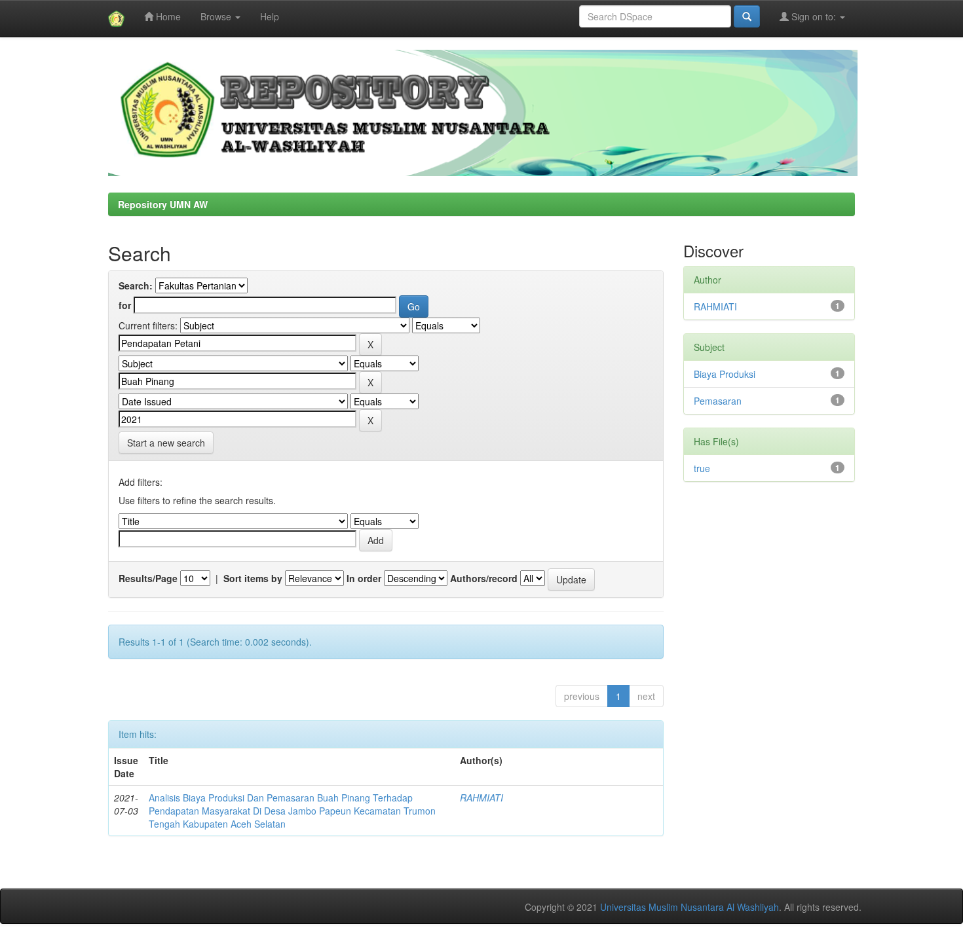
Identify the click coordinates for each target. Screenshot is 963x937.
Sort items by (252, 578)
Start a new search (166, 442)
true (702, 468)
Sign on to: (814, 16)
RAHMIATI (481, 797)
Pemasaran (718, 400)
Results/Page (148, 578)
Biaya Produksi (724, 373)
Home (167, 16)
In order (364, 578)
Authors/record (484, 578)
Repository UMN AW (163, 204)
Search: (136, 285)
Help (269, 16)
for (125, 305)
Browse (217, 16)
